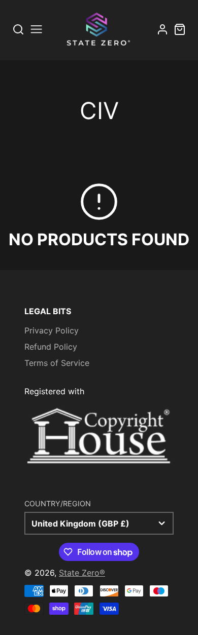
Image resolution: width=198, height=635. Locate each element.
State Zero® (82, 573)
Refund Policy (50, 347)
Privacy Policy (51, 330)
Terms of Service (56, 363)
